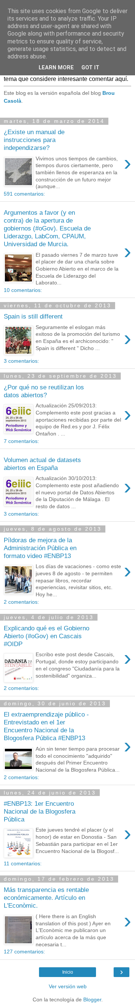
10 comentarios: (23, 290)
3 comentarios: (21, 361)
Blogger (92, 1000)
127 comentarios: (24, 952)
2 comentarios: (21, 602)
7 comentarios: (21, 441)
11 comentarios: (23, 863)
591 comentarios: (24, 194)
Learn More (56, 67)
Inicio (67, 972)
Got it (90, 67)
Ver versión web (68, 986)
